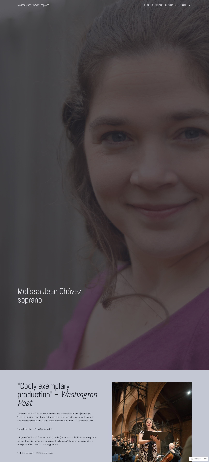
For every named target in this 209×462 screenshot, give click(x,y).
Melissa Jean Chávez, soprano (33, 5)
